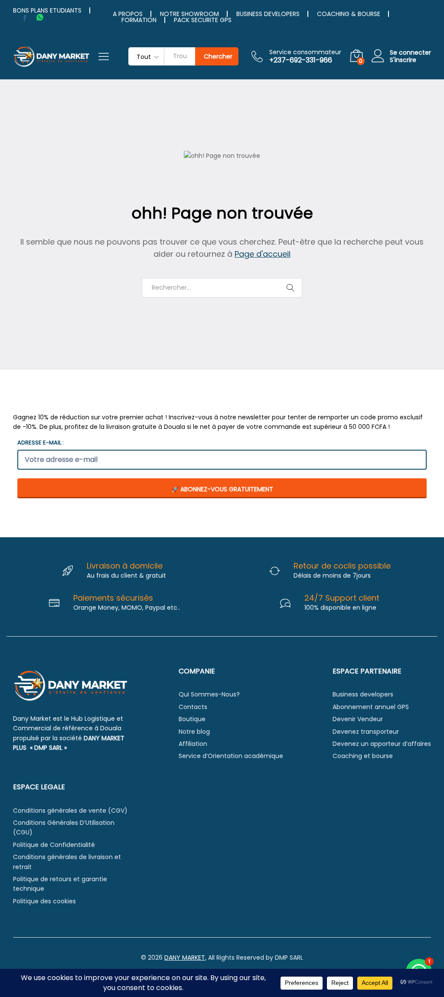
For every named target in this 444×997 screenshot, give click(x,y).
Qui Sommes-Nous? (209, 694)
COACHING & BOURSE (348, 14)
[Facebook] (24, 18)
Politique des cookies (44, 901)
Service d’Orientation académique (231, 756)
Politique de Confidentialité (54, 844)
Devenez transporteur (366, 731)
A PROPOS (128, 14)
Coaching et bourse (363, 756)
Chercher (218, 56)
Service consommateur (305, 52)
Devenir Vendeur (358, 719)
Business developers (363, 694)
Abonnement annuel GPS (371, 707)
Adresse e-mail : (40, 442)
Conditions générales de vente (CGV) (70, 810)
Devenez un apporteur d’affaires (382, 743)
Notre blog (194, 731)
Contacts (193, 707)
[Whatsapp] (40, 17)
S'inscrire (403, 60)
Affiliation (193, 743)
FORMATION (139, 20)
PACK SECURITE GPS (203, 20)
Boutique (192, 719)
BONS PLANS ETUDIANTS (47, 10)
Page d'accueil (263, 253)
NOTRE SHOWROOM (189, 14)
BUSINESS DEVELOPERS (268, 14)
